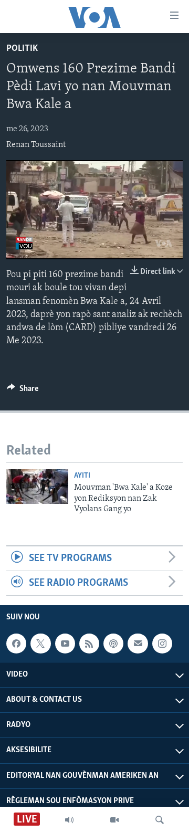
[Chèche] (159, 820)
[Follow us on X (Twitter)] (40, 643)
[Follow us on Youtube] (65, 643)
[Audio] (69, 820)
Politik (22, 49)
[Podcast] (113, 643)
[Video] (114, 820)
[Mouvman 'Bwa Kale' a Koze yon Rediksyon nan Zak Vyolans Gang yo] (37, 486)
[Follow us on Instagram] (162, 643)
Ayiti (82, 476)
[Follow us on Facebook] (16, 643)
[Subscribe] (138, 643)
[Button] (22, 391)
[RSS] (89, 643)
